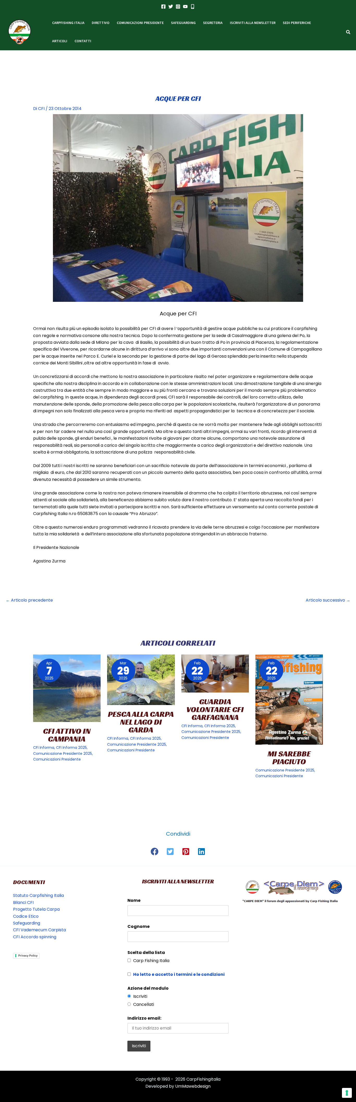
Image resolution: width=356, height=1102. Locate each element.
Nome (133, 900)
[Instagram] (178, 6)
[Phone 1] (192, 6)
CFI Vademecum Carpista (39, 930)
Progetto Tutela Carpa (36, 909)
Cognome (138, 926)
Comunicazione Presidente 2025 (62, 753)
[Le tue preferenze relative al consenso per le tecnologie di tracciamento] (347, 1093)
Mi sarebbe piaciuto (289, 758)
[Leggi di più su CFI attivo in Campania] (67, 688)
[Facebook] (163, 6)
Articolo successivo (328, 600)
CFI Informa (43, 747)
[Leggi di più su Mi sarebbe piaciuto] (289, 699)
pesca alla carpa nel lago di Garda (141, 722)
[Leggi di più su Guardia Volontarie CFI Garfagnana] (215, 673)
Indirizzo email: (144, 1018)
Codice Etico (26, 916)
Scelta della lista (146, 953)
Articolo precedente (29, 600)
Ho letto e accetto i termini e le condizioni (179, 974)
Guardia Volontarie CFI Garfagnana (215, 709)
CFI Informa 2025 (71, 747)
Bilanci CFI (23, 902)
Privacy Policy (28, 955)
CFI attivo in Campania (66, 735)
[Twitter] (170, 6)
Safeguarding (26, 923)
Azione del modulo (148, 988)
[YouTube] (185, 6)
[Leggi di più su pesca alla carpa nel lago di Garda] (141, 679)
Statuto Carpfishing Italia (38, 895)
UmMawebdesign (193, 1086)
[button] (348, 32)
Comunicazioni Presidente (57, 759)
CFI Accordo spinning (34, 937)
